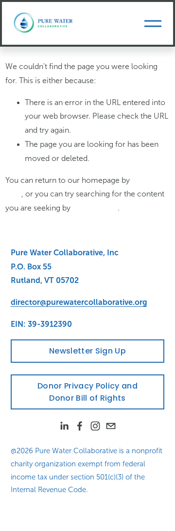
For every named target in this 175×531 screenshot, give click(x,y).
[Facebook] (80, 426)
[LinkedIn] (64, 426)
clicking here (95, 208)
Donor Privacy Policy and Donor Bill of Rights (87, 392)
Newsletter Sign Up (87, 350)
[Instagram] (95, 426)
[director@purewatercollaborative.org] (111, 426)
